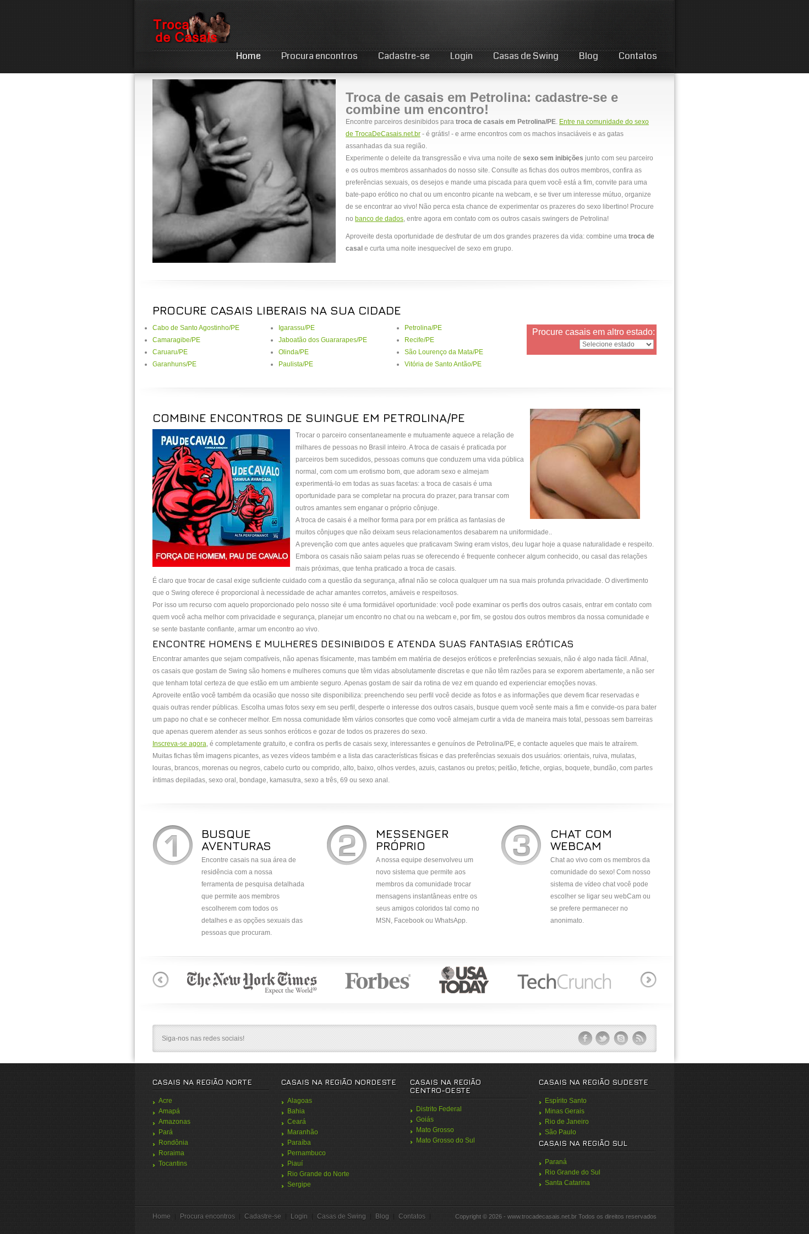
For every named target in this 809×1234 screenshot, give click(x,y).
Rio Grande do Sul (572, 1172)
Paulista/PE (295, 364)
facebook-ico (585, 1038)
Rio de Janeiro (567, 1121)
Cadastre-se (404, 56)
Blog (588, 56)
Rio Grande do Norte (318, 1174)
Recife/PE (419, 340)
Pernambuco (306, 1153)
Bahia (296, 1111)
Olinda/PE (293, 352)
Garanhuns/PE (174, 364)
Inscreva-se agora (179, 744)
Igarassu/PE (296, 328)
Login (461, 56)
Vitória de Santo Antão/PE (443, 364)
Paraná (556, 1162)
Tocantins (172, 1163)
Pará (165, 1132)
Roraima (171, 1153)
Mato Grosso (435, 1130)
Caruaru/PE (170, 352)
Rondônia (173, 1142)
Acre (165, 1101)
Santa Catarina (567, 1183)
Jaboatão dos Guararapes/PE (322, 340)
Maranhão (302, 1132)
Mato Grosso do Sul (445, 1140)
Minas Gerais (564, 1111)
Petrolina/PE (423, 328)
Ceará (296, 1121)
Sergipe (299, 1184)
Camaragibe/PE (176, 340)
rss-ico (639, 1038)
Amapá (169, 1111)
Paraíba (299, 1142)
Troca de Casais (191, 27)
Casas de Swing (526, 56)
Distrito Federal (439, 1109)
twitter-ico (603, 1038)
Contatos (638, 56)
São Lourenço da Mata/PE (443, 352)
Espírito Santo (566, 1101)
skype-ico (621, 1038)
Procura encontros (319, 56)
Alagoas (299, 1101)
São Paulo (560, 1132)
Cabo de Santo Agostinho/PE (195, 328)
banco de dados (379, 219)
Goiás (425, 1119)
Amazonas (174, 1121)
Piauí (295, 1163)
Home (248, 56)
